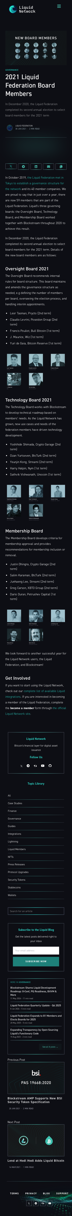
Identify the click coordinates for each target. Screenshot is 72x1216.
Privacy (31, 1193)
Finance (12, 811)
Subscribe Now (35, 961)
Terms (14, 1193)
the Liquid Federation (41, 178)
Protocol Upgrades (18, 872)
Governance (11, 70)
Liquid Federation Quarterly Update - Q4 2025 (35, 1005)
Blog (46, 1193)
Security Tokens (16, 880)
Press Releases (16, 864)
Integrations (14, 834)
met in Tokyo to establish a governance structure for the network (34, 183)
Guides (11, 826)
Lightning (13, 841)
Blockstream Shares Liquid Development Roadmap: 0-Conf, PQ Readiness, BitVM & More (33, 991)
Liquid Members (17, 849)
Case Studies (15, 803)
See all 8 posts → (50, 1046)
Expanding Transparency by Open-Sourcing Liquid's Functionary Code (34, 1031)
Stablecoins (14, 887)
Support (62, 1193)
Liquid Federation (24, 125)
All (9, 795)
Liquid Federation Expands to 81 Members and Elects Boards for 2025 (36, 1017)
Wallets (12, 895)
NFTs (10, 857)
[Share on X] (11, 166)
